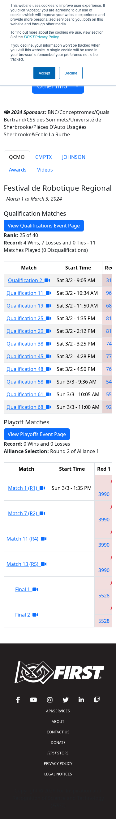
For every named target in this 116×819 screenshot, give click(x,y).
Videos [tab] (45, 169)
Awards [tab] (18, 169)
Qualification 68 (26, 407)
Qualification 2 (26, 280)
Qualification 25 (26, 318)
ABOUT (58, 721)
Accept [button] (44, 72)
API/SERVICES (58, 711)
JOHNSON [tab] (73, 157)
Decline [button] (70, 72)
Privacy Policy (41, 36)
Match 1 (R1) (24, 488)
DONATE (58, 742)
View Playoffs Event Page (37, 434)
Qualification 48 (26, 369)
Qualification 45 (26, 356)
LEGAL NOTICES (58, 774)
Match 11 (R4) (23, 538)
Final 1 (23, 589)
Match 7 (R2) (24, 513)
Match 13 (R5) (23, 564)
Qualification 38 (26, 343)
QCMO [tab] (17, 157)
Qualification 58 (26, 381)
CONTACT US (58, 732)
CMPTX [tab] (43, 157)
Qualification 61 (26, 394)
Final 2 (23, 614)
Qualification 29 (26, 331)
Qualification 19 (26, 305)
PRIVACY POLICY (58, 763)
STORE (58, 753)
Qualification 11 (26, 293)
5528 (104, 595)
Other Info (54, 86)
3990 (104, 494)
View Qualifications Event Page (44, 225)
